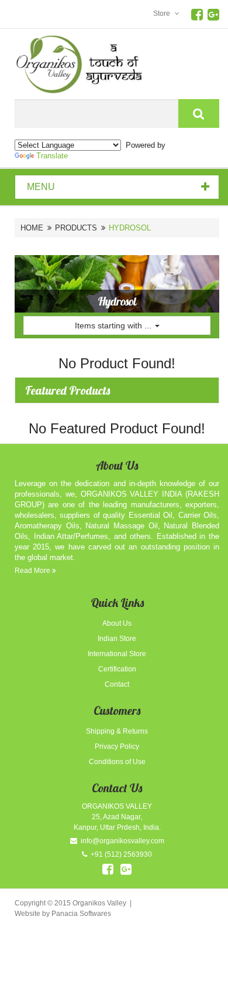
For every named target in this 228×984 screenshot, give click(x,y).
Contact (117, 684)
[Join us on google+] (126, 869)
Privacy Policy (117, 746)
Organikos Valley (99, 903)
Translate (52, 155)
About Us (117, 623)
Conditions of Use (117, 762)
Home (31, 227)
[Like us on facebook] (107, 869)
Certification (117, 669)
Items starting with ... (114, 325)
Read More (33, 570)
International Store (117, 654)
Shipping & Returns (117, 731)
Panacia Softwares (81, 914)
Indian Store (117, 638)
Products (76, 227)
